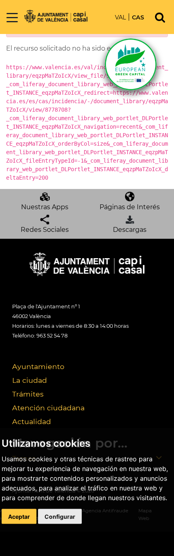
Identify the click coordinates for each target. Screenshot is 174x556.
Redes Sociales (45, 229)
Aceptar (19, 516)
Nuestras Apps (44, 207)
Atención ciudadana (48, 407)
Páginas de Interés (130, 207)
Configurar (60, 516)
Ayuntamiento (38, 366)
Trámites (28, 394)
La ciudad (29, 380)
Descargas (129, 229)
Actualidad (31, 421)
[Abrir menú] (12, 18)
